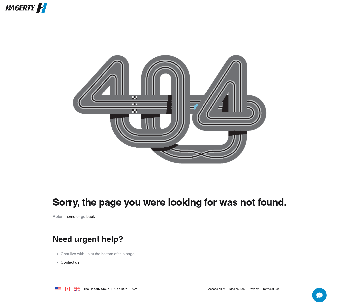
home (70, 217)
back (90, 217)
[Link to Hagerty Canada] (67, 288)
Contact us (70, 262)
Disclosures (237, 288)
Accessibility (216, 288)
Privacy (254, 288)
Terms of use (271, 288)
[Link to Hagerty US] (58, 288)
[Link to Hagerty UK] (77, 288)
